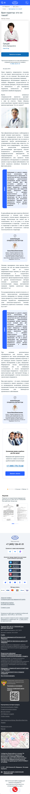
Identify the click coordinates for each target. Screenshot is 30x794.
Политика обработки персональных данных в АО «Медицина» (14, 641)
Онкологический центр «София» (9, 707)
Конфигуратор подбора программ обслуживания (7, 603)
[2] (9, 489)
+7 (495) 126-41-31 (15, 64)
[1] (8, 489)
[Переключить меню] (5, 2)
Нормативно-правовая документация (11, 654)
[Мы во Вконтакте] (25, 582)
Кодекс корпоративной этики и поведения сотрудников (12, 672)
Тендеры (3, 722)
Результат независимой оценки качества (15, 689)
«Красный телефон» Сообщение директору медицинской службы (13, 598)
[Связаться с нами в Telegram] (10, 551)
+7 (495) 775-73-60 (15, 465)
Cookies (20, 781)
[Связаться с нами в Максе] (20, 551)
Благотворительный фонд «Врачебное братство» (14, 720)
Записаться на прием (15, 54)
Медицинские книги (6, 726)
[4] (13, 489)
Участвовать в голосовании (14, 686)
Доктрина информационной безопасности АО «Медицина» (13, 637)
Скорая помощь (5, 716)
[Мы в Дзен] (10, 582)
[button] (2, 2)
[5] (14, 489)
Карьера (3, 729)
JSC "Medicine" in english (7, 714)
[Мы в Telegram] (5, 582)
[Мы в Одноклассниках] (20, 582)
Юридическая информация (8, 653)
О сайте (3, 635)
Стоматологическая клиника (9, 709)
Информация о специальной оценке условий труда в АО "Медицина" (14, 668)
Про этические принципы (8, 676)
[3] (11, 489)
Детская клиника (5, 711)
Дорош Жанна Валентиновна (15, 250)
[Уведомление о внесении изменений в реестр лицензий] (8, 512)
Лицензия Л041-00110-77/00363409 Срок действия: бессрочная (12, 627)
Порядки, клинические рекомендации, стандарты (14, 656)
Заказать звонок (15, 473)
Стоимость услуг (5, 607)
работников (23, 648)
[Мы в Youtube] (15, 582)
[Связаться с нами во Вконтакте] (15, 551)
